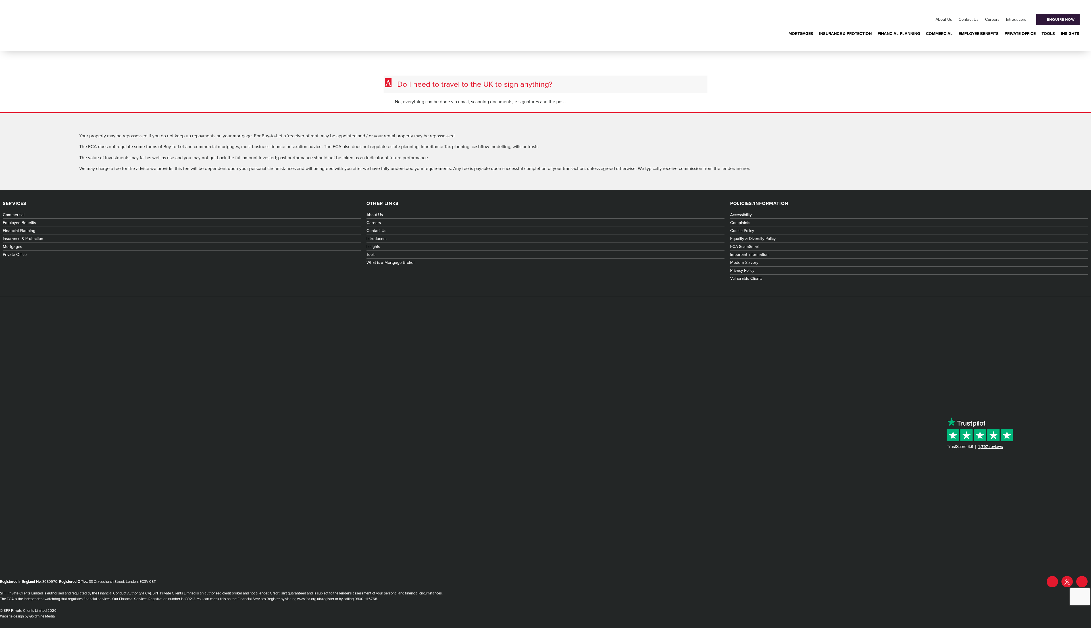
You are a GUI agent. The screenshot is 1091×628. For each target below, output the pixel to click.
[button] (546, 84)
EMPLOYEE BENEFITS (979, 33)
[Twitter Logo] (1067, 581)
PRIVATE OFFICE (1020, 33)
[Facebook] (1052, 581)
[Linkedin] (1082, 581)
